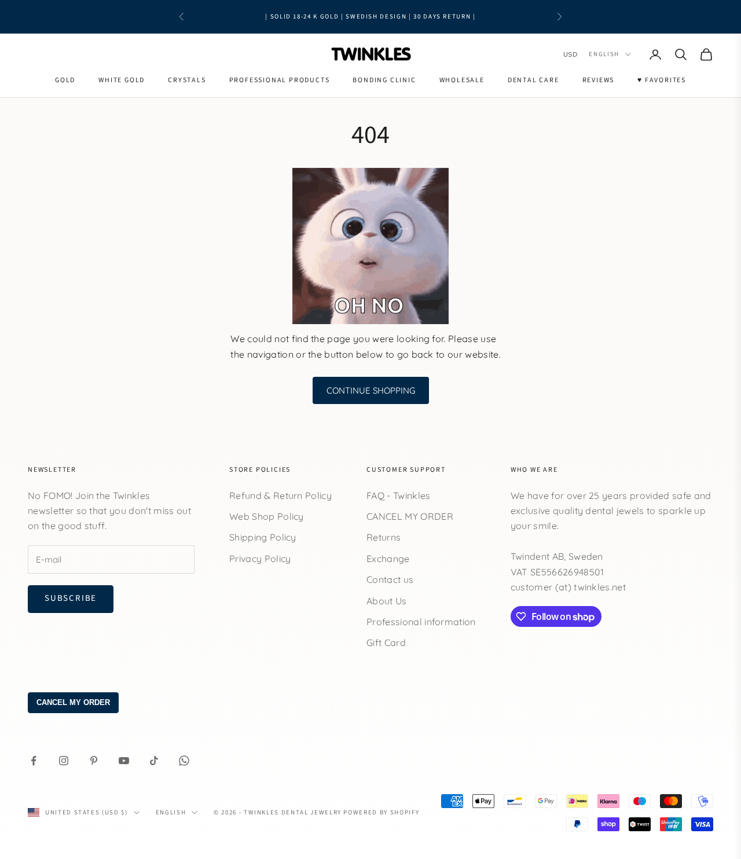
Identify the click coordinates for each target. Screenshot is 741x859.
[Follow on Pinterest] (94, 760)
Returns (383, 537)
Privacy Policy (260, 558)
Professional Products (279, 80)
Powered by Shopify (381, 812)
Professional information (421, 621)
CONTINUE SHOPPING (371, 390)
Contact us (389, 579)
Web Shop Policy (266, 516)
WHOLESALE (462, 80)
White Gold (121, 80)
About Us (386, 601)
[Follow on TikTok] (154, 760)
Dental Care (533, 80)
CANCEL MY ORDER (409, 516)
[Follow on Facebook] (33, 760)
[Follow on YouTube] (124, 760)
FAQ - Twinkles (398, 495)
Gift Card (386, 642)
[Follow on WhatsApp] (184, 760)
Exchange (388, 558)
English (604, 54)
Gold (65, 80)
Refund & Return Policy (280, 495)
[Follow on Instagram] (63, 760)
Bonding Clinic (384, 80)
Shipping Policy (262, 537)
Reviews (598, 80)
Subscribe (71, 598)
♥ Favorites (661, 80)
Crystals (187, 80)
